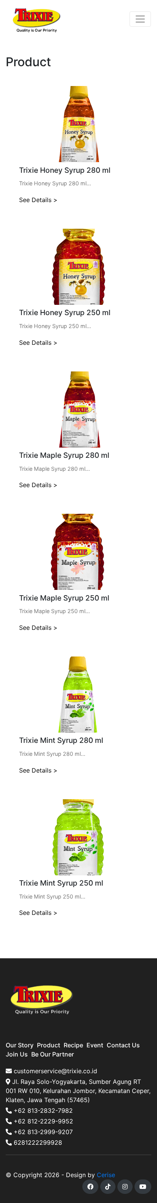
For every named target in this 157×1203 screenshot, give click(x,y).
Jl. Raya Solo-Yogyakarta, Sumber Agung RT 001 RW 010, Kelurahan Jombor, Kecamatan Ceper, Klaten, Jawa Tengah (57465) (78, 1091)
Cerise (106, 1175)
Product (48, 1045)
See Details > (38, 200)
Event (95, 1045)
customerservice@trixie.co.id (54, 1071)
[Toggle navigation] (140, 19)
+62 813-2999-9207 (42, 1132)
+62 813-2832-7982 (42, 1110)
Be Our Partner (52, 1054)
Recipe (73, 1045)
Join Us (17, 1054)
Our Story (20, 1045)
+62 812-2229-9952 (42, 1121)
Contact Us (123, 1045)
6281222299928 (37, 1142)
